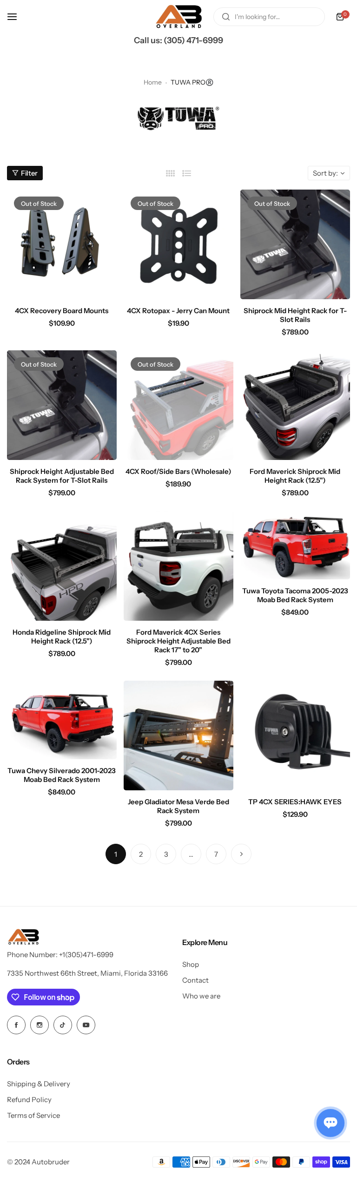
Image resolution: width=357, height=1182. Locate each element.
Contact (195, 980)
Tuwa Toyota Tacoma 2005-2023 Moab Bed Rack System (295, 595)
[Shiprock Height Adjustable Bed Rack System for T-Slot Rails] (62, 405)
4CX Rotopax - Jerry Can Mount (178, 310)
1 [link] (115, 854)
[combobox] (269, 16)
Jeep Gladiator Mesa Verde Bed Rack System (178, 806)
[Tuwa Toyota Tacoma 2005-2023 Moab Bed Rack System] (295, 545)
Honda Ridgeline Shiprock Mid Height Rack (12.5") (62, 636)
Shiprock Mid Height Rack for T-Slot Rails (295, 315)
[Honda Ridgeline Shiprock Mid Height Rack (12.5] (62, 566)
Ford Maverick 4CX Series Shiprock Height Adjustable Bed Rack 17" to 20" (178, 641)
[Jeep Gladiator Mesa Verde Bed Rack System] (178, 735)
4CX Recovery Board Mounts (61, 310)
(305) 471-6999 (193, 40)
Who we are (201, 996)
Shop (190, 964)
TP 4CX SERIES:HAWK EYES (295, 801)
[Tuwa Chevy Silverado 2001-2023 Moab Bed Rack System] (62, 720)
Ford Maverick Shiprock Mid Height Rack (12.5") (295, 476)
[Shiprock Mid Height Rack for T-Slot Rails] (295, 244)
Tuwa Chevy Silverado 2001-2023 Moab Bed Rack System (61, 775)
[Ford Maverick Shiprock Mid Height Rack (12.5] (295, 405)
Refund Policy (29, 1099)
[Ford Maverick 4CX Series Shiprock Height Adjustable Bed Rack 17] (178, 566)
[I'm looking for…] (226, 16)
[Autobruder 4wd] (178, 17)
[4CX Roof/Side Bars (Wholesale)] (178, 405)
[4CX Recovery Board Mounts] (62, 244)
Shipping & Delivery (38, 1083)
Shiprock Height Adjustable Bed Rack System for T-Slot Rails (62, 476)
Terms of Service (33, 1115)
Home (153, 82)
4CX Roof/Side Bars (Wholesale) (178, 471)
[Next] (241, 854)
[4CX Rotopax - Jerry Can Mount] (178, 244)
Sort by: (325, 173)
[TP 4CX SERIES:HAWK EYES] (295, 735)
